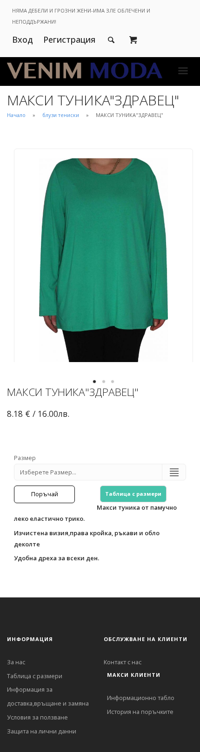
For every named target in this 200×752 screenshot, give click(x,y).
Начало (16, 114)
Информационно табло (140, 698)
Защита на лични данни (41, 731)
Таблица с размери (133, 493)
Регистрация (69, 39)
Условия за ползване (37, 717)
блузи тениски (60, 114)
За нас (16, 662)
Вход (22, 39)
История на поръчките (140, 711)
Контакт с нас (122, 662)
